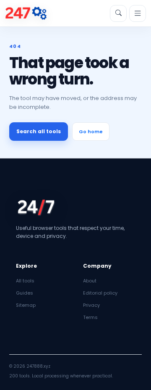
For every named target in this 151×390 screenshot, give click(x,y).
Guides (24, 293)
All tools (25, 280)
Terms (90, 317)
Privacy (91, 305)
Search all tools (38, 131)
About (89, 280)
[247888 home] (26, 13)
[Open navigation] (137, 13)
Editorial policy (100, 293)
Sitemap (26, 305)
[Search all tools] (118, 13)
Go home (91, 131)
